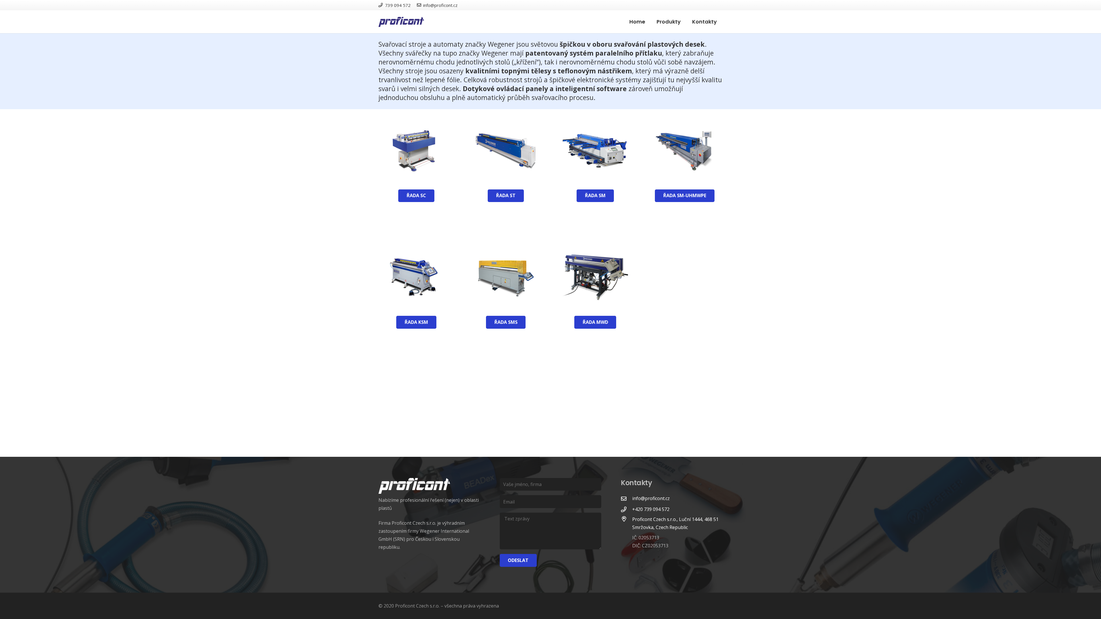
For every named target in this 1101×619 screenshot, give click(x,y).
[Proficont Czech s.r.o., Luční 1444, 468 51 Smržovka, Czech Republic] (626, 533)
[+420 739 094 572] (626, 509)
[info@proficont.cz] (626, 498)
